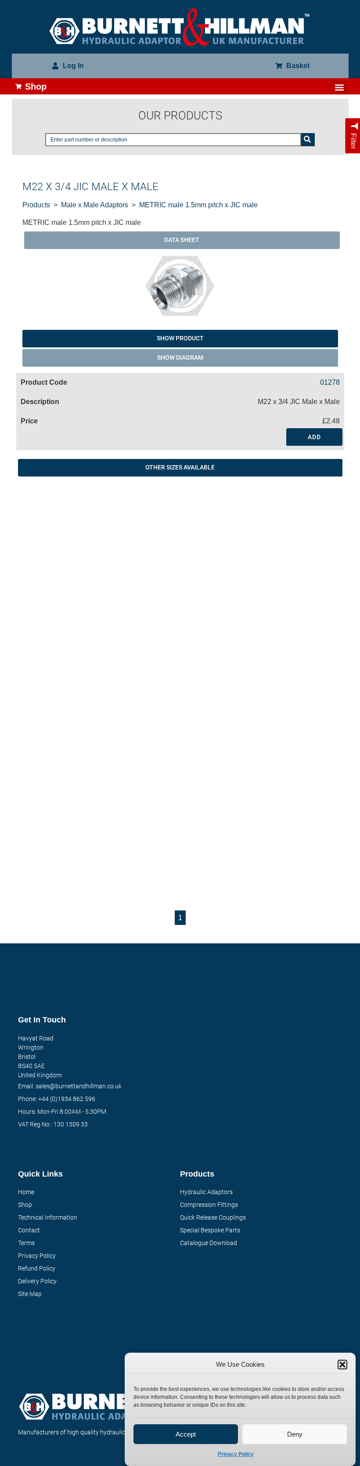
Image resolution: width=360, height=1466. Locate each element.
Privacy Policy (236, 1454)
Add (314, 437)
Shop (25, 1204)
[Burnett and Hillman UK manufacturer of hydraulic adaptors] (180, 26)
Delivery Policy (37, 1281)
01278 (330, 382)
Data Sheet (181, 239)
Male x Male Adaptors (94, 205)
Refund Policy (36, 1268)
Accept (186, 1434)
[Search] (308, 139)
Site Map (30, 1293)
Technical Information (47, 1217)
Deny (294, 1434)
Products (36, 205)
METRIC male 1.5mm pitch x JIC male (198, 205)
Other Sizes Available (180, 467)
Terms (26, 1242)
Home (26, 1191)
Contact (29, 1230)
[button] (342, 1364)
